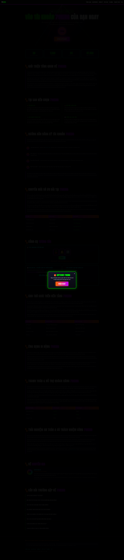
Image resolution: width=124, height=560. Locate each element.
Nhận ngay (62, 284)
